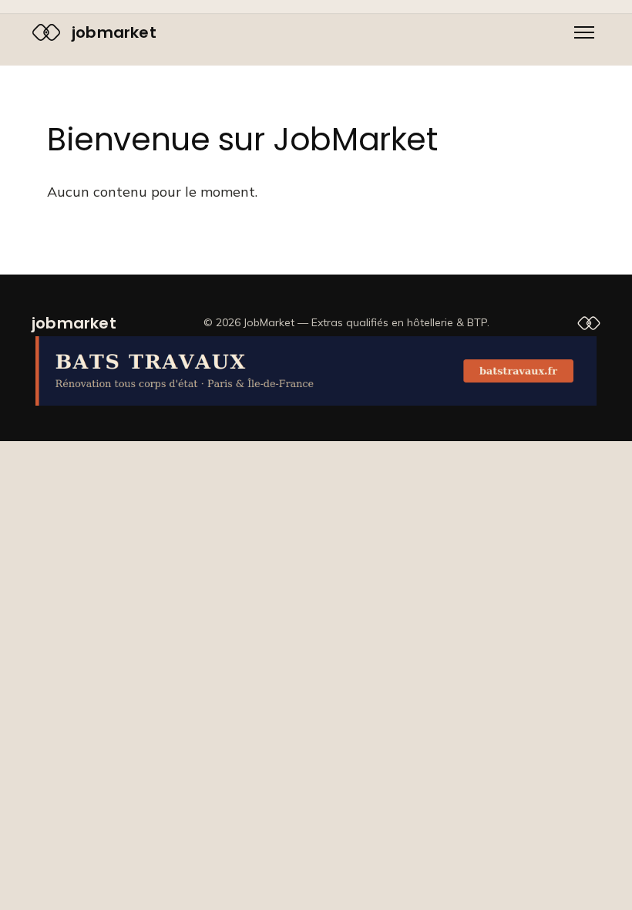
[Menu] (584, 32)
